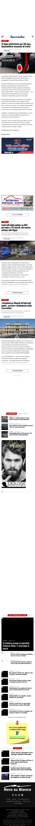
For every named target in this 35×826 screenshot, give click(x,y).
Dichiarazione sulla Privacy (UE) (13, 801)
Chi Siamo (8, 799)
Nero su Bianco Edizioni (23, 799)
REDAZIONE (7, 51)
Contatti (14, 799)
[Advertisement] (17, 17)
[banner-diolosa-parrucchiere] (13, 487)
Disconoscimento (18, 803)
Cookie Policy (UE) (26, 801)
